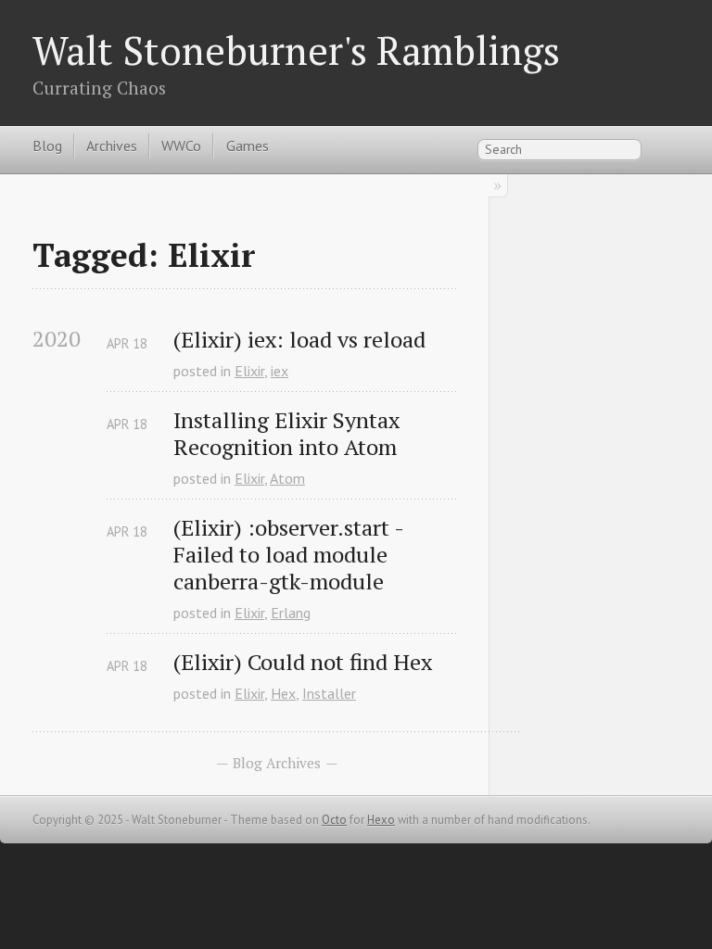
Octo (334, 820)
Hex (283, 693)
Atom (287, 478)
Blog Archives (277, 762)
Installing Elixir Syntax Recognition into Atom (289, 434)
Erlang (291, 612)
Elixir (249, 370)
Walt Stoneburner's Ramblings (296, 50)
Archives (111, 145)
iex (279, 370)
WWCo (181, 145)
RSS (669, 148)
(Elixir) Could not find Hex (302, 662)
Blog (47, 145)
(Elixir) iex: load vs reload (299, 339)
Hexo (381, 820)
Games (247, 145)
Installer (329, 693)
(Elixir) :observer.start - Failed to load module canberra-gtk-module (291, 554)
